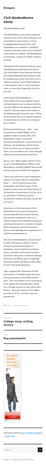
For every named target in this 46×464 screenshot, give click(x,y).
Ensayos (9, 7)
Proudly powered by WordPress (23, 460)
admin (9, 305)
